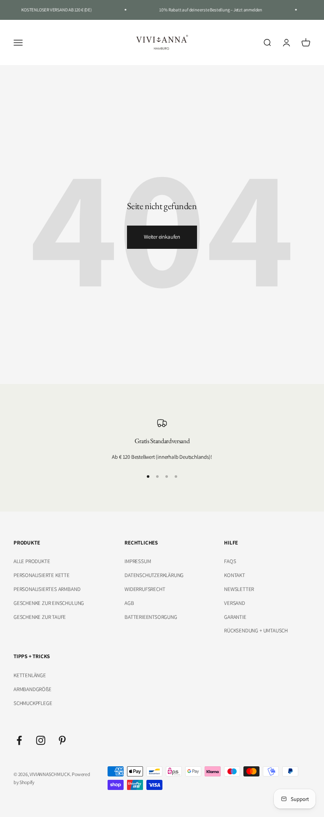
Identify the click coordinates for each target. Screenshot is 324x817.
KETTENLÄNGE (30, 675)
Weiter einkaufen (162, 236)
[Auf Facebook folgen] (19, 740)
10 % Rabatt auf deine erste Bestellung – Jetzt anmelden (208, 10)
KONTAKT (234, 575)
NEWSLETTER (239, 589)
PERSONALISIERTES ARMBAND (47, 589)
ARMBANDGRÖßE (32, 689)
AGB (129, 603)
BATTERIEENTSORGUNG (150, 617)
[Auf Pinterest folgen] (62, 740)
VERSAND (234, 603)
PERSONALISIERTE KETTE (42, 575)
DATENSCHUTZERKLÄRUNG (154, 575)
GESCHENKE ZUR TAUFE (40, 617)
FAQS (230, 561)
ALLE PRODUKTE (32, 561)
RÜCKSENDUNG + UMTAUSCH (256, 630)
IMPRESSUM (137, 561)
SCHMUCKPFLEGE (33, 703)
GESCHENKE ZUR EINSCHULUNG (49, 603)
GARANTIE (235, 617)
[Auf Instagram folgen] (40, 740)
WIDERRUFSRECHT (144, 589)
